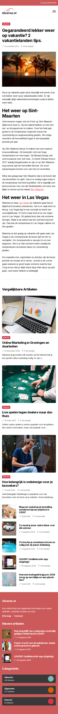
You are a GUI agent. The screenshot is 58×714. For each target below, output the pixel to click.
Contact (18, 616)
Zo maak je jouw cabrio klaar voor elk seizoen (37, 526)
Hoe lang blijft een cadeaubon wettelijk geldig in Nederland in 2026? (34, 632)
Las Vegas (24, 203)
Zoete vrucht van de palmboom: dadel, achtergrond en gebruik (34, 644)
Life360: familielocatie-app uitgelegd (33, 560)
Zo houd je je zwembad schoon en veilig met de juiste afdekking (37, 543)
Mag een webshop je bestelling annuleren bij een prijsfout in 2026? (35, 510)
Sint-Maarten (37, 189)
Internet (6, 24)
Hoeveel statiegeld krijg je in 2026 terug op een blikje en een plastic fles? (37, 577)
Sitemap (6, 616)
